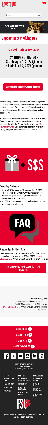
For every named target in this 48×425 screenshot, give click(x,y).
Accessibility (22, 384)
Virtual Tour (7, 387)
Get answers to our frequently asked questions (23, 268)
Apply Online (22, 329)
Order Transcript (21, 346)
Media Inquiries (8, 384)
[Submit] (38, 14)
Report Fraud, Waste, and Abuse (24, 379)
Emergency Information (37, 390)
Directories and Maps (8, 379)
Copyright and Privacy (23, 393)
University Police (36, 385)
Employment (7, 391)
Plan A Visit (21, 340)
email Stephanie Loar (11, 307)
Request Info (22, 334)
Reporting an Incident (37, 379)
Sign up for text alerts (38, 395)
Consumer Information (22, 388)
